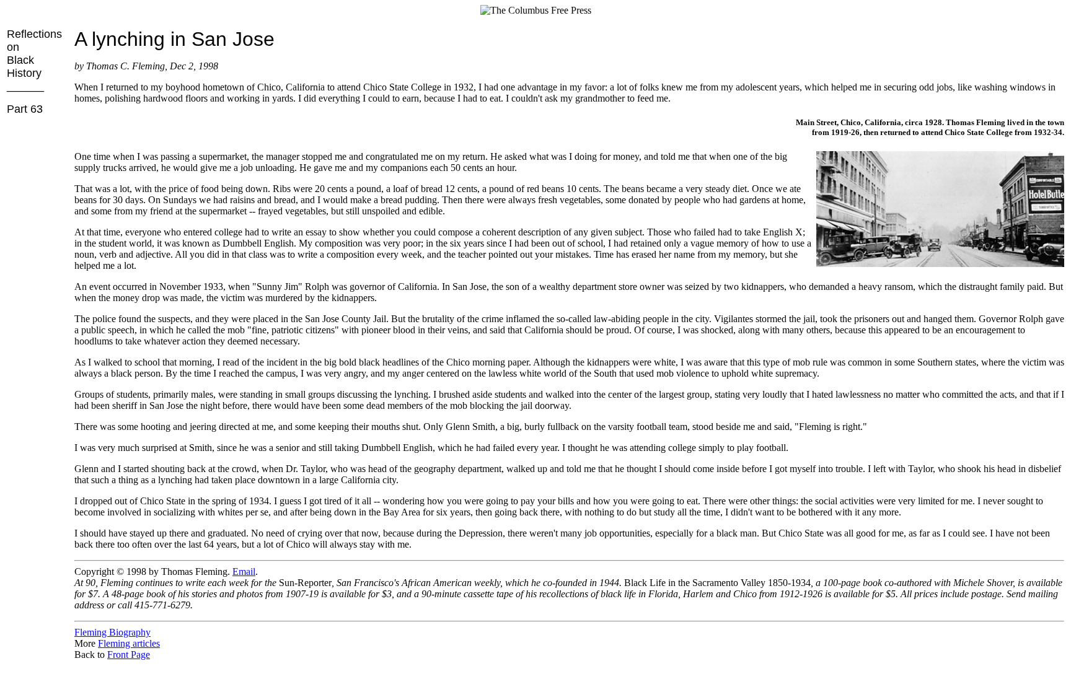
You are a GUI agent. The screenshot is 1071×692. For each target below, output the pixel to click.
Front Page (128, 654)
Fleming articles (129, 643)
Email (243, 571)
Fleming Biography (112, 632)
